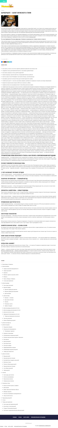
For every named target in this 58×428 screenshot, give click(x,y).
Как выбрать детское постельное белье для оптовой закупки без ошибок (17, 78)
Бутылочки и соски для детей (10, 406)
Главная (1, 426)
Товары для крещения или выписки (12, 316)
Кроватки (5, 272)
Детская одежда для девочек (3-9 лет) (11, 308)
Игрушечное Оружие (8, 327)
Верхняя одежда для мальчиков (11, 291)
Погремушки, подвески (9, 331)
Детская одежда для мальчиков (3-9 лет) (12, 310)
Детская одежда (5, 283)
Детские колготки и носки (9, 312)
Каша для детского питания (9, 358)
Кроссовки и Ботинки (9, 299)
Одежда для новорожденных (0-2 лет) (11, 314)
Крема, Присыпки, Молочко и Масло (11, 389)
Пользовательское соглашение (20, 426)
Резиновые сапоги (8, 303)
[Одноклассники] (3, 62)
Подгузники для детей (7, 398)
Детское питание (5, 353)
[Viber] (6, 62)
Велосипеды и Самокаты (7, 264)
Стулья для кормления (8, 280)
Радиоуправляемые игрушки (10, 347)
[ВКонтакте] (1, 62)
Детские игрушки (5, 324)
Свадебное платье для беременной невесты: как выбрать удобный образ (17, 70)
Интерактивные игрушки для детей (11, 335)
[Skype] (9, 62)
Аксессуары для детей (8, 285)
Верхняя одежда (7, 287)
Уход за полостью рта (8, 395)
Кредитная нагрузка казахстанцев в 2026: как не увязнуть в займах (16, 82)
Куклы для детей (7, 341)
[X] (5, 62)
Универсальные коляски (9, 381)
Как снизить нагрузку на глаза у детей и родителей (13, 72)
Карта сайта (10, 426)
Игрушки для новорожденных (10, 329)
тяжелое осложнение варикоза (21, 250)
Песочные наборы (7, 345)
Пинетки (6, 301)
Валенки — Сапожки (9, 297)
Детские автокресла (6, 322)
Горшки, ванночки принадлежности (11, 268)
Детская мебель (5, 266)
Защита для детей (7, 270)
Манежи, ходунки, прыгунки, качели (11, 274)
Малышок (9, 5)
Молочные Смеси (7, 362)
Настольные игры (7, 343)
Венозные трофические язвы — (8, 250)
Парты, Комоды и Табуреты (9, 278)
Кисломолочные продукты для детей (11, 360)
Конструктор (6, 339)
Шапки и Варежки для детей (9, 320)
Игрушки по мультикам (8, 333)
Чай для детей (7, 370)
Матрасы (5, 276)
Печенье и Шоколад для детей (10, 364)
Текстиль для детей (8, 318)
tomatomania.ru (42, 425)
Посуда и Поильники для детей (10, 408)
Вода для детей (7, 356)
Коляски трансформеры (9, 377)
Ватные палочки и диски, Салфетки (11, 385)
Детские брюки (8, 293)
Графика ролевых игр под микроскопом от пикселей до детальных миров (17, 84)
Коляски (4, 372)
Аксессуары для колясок (9, 375)
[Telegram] (11, 62)
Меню (4, 1)
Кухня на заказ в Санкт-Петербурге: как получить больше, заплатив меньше (18, 76)
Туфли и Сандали (8, 305)
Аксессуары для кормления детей (11, 404)
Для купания (6, 387)
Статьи (3, 400)
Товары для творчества (9, 351)
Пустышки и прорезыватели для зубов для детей (14, 410)
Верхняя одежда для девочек (11, 289)
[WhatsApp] (8, 62)
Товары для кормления (7, 402)
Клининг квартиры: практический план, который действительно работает (17, 74)
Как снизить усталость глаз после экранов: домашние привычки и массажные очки (19, 68)
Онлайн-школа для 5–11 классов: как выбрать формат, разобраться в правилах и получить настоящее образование (26, 80)
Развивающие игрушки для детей (11, 349)
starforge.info (48, 425)
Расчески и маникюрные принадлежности (12, 393)
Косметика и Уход (6, 383)
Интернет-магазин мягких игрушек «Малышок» (13, 337)
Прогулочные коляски (8, 379)
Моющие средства (7, 391)
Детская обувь (7, 295)
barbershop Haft (32, 37)
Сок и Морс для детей (8, 368)
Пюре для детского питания (9, 366)
